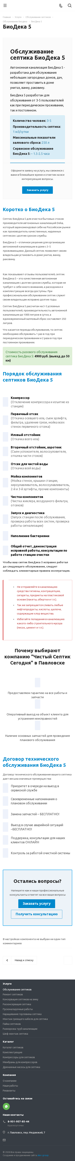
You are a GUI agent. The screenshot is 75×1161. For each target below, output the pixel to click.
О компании (9, 1080)
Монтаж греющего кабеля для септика (25, 1019)
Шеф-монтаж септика (15, 1033)
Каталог (8, 1041)
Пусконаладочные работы (18, 1009)
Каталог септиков (13, 1047)
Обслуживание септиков (17, 989)
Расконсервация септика (17, 1004)
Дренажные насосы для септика (21, 1067)
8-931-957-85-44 (18, 1121)
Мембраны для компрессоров (20, 1062)
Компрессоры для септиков (19, 1057)
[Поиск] (70, 6)
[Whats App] (6, 1106)
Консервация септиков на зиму (20, 999)
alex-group (43, 1155)
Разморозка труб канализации (20, 1028)
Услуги (7, 983)
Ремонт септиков (13, 994)
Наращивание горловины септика (22, 1014)
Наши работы (10, 1085)
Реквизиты (9, 1090)
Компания (9, 1074)
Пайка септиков (12, 1024)
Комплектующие (12, 1052)
